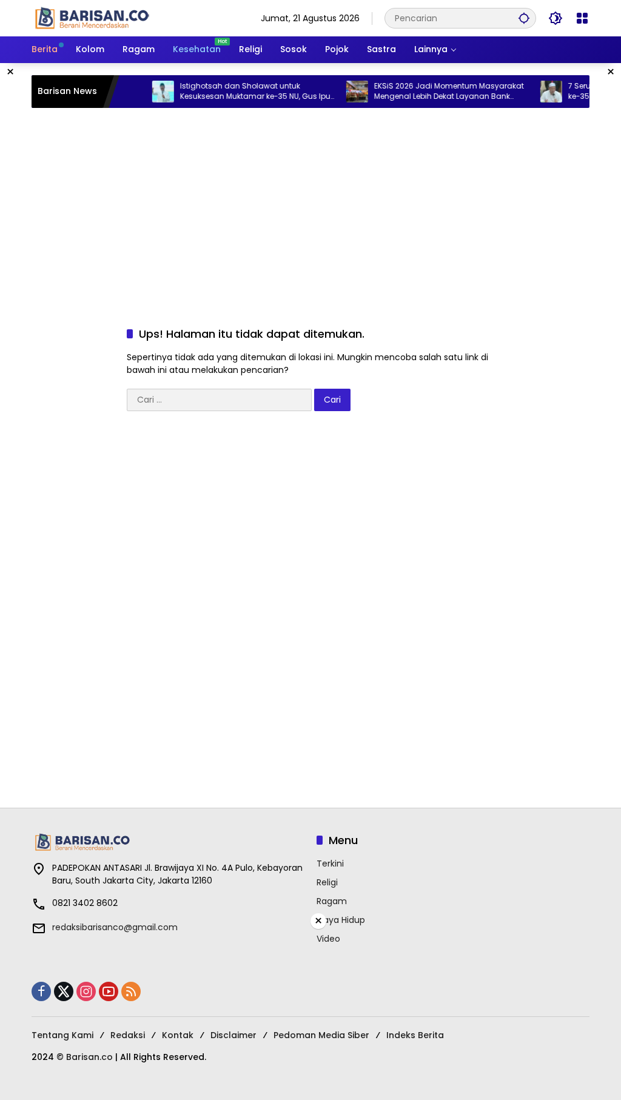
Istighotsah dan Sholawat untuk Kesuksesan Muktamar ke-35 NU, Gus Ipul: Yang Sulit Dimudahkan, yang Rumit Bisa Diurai (248, 91)
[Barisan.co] (92, 18)
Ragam (332, 901)
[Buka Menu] (582, 18)
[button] (524, 18)
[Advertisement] (310, 205)
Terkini (330, 863)
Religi (327, 882)
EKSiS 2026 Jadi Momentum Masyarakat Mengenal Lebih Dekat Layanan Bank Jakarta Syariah (440, 91)
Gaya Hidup (341, 920)
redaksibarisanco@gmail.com (115, 927)
